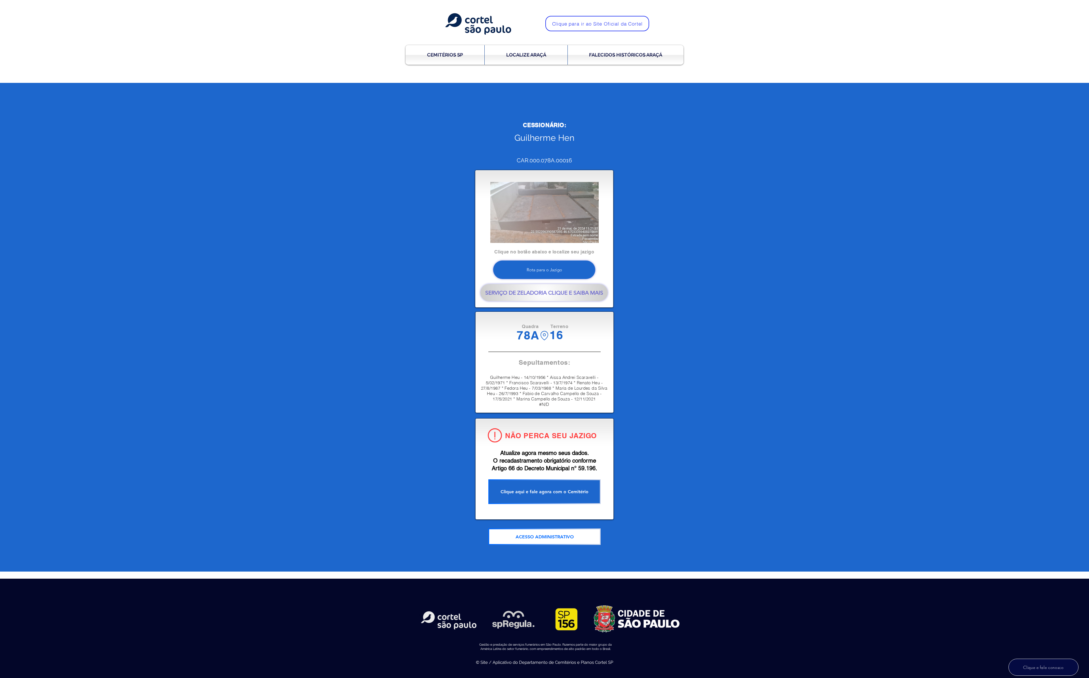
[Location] (544, 335)
